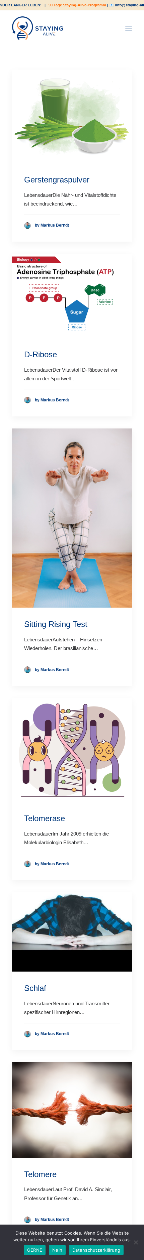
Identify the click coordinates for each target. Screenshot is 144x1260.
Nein (57, 1250)
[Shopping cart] (108, 28)
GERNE (34, 1250)
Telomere (40, 1174)
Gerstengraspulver (56, 179)
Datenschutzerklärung (96, 1250)
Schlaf (35, 988)
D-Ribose (40, 354)
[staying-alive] (37, 28)
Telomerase (44, 818)
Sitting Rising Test (55, 624)
